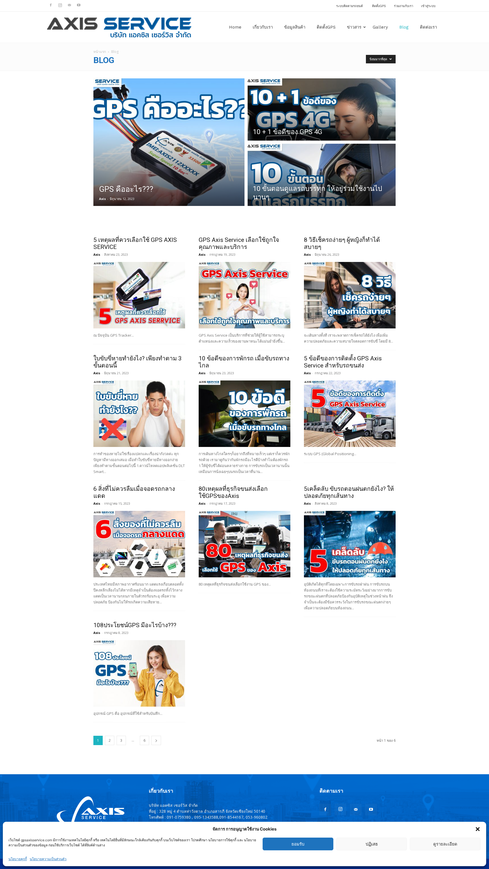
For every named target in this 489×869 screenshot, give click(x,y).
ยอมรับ (297, 844)
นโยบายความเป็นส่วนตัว (48, 859)
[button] (478, 829)
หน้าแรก (99, 51)
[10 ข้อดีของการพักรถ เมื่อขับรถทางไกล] (244, 413)
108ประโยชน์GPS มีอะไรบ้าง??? (134, 625)
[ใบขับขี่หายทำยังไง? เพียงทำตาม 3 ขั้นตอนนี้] (139, 413)
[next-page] (156, 740)
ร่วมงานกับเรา (403, 6)
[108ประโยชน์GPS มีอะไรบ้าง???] (139, 673)
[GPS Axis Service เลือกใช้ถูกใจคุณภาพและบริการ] (244, 295)
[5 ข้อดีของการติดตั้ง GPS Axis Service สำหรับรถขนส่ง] (350, 413)
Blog (404, 27)
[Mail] (69, 5)
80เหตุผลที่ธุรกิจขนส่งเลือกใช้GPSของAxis (233, 492)
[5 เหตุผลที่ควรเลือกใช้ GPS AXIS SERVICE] (139, 295)
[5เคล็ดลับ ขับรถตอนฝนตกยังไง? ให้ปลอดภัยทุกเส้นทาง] (350, 544)
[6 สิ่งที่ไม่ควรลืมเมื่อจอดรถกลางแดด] (139, 544)
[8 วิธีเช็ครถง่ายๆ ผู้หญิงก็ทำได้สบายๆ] (350, 295)
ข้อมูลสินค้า (294, 27)
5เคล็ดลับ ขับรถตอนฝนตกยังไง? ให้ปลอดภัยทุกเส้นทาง (349, 492)
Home (235, 27)
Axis (102, 199)
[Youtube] (78, 5)
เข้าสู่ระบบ (428, 6)
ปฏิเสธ (372, 844)
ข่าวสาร (354, 27)
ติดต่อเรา (428, 27)
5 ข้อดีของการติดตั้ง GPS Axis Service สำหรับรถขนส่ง (343, 362)
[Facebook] (50, 5)
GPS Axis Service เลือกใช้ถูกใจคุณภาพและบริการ (239, 243)
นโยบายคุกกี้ (17, 859)
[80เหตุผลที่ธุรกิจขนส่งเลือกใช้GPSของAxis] (244, 544)
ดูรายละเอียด (445, 844)
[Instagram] (60, 5)
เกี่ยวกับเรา (263, 27)
